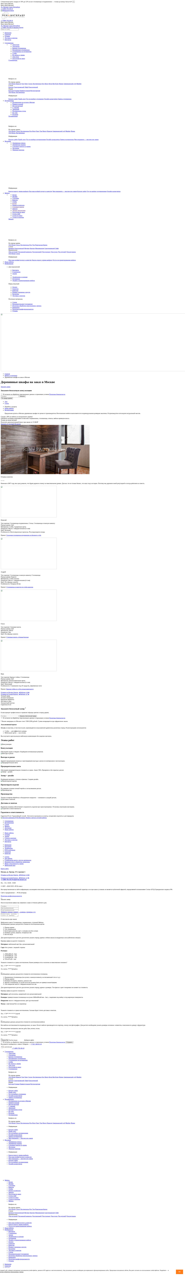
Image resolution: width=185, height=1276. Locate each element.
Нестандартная (35, 1084)
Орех (26, 1077)
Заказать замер (5, 387)
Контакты (8, 39)
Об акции (17, 424)
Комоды (11, 1187)
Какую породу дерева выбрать (18, 191)
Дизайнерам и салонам (19, 277)
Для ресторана (71, 1216)
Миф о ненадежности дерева (14, 863)
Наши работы (9, 262)
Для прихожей (37, 1216)
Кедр (50, 1077)
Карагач (18, 1077)
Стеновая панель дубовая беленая (17, 637)
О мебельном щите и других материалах (18, 860)
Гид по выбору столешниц (35, 99)
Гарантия (8, 34)
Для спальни (46, 1216)
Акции (14, 273)
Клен (57, 1077)
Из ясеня (15, 114)
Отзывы (7, 36)
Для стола (15, 57)
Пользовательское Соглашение (22, 304)
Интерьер (8, 141)
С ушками (11, 1106)
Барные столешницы (15, 1057)
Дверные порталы (18, 150)
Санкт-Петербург (14, 7)
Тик (22, 1077)
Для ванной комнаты (25, 1216)
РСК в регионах (10, 850)
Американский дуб (69, 1077)
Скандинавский (19, 1080)
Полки (10, 1182)
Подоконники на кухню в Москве (19, 1101)
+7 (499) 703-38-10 (7, 9)
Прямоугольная (25, 1084)
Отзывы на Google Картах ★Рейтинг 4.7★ (15, 694)
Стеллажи (11, 1185)
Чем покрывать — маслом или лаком (86, 139)
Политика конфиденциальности (22, 309)
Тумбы (10, 1189)
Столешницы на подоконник (18, 1060)
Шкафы (10, 1184)
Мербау (79, 1077)
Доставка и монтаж (11, 38)
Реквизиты (15, 307)
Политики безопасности (57, 394)
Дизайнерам (9, 848)
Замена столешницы (64, 99)
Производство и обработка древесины (17, 862)
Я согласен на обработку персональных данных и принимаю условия (34, 394)
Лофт (26, 1080)
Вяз (54, 1077)
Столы (7, 824)
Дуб (6, 401)
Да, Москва (4, 7)
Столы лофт (16, 214)
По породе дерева (7, 398)
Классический (33, 1080)
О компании (16, 272)
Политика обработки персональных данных (26, 306)
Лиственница (37, 1077)
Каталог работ (13, 99)
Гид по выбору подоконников (36, 139)
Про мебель (8, 858)
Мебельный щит (10, 865)
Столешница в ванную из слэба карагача (19, 587)
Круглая (11, 1084)
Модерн (26, 1213)
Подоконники (9, 100)
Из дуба (14, 113)
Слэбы (10, 1062)
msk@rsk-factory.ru (19, 879)
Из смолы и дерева (14, 1063)
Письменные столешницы (17, 1058)
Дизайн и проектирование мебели (23, 280)
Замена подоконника (67, 139)
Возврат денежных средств (21, 292)
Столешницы (9, 43)
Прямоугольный (13, 1103)
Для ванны (12, 1055)
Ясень (13, 1077)
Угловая (16, 1084)
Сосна (7, 403)
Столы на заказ (17, 215)
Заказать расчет (18, 27)
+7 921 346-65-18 (36, 1044)
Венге (47, 1077)
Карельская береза (41, 1209)
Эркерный (11, 1108)
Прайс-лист (22, 99)
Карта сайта (5, 868)
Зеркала (11, 1192)
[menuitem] (94, 71)
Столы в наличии (18, 217)
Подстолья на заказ (18, 58)
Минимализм (39, 1213)
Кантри (10, 1080)
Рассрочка (15, 294)
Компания (8, 33)
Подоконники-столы (19, 111)
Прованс (11, 1213)
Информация (9, 263)
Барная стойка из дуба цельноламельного (20, 689)
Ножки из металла (14, 1190)
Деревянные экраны (19, 145)
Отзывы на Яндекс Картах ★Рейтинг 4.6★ (15, 692)
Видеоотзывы (9, 410)
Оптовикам (16, 279)
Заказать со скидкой (7, 424)
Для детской (62, 1216)
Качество (15, 290)
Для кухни (11, 1053)
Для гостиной (13, 1216)
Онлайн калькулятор (51, 99)
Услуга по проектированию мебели (64, 260)
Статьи (14, 302)
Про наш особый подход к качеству (40, 191)
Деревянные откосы (18, 143)
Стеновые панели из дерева (21, 146)
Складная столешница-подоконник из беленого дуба (23, 535)
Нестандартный (13, 1104)
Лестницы (15, 148)
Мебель (7, 193)
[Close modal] (1, 898)
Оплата (14, 287)
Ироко (61, 1077)
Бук (43, 1077)
